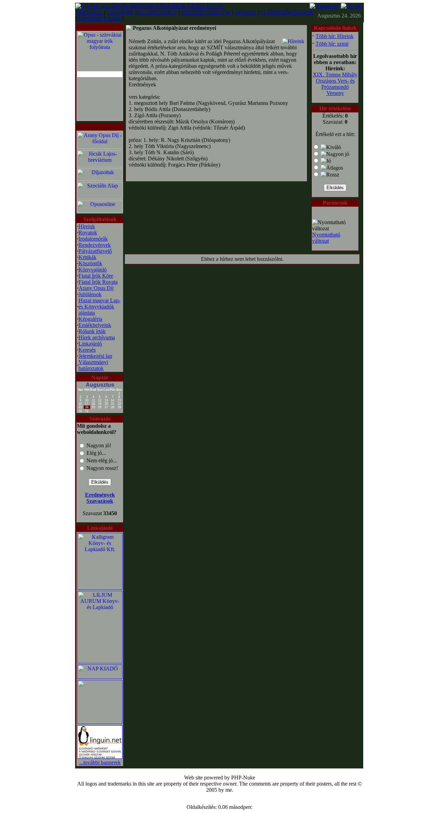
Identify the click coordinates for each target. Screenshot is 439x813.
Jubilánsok (90, 294)
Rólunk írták (92, 331)
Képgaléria (90, 319)
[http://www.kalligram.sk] (99, 587)
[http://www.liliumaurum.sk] (99, 661)
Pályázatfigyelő (95, 251)
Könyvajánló (93, 269)
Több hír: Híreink (335, 36)
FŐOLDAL (90, 12)
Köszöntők (90, 263)
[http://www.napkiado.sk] (99, 676)
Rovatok (88, 232)
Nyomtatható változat (326, 238)
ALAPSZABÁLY (157, 12)
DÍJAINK (246, 12)
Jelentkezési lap (95, 356)
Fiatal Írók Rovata (98, 282)
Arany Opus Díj (96, 288)
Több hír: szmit (332, 44)
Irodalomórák (93, 239)
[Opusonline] (100, 211)
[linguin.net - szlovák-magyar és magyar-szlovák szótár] (99, 758)
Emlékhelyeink (95, 325)
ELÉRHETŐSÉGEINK (286, 12)
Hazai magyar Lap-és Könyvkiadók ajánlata (99, 307)
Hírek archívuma (97, 337)
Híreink (87, 226)
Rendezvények (95, 245)
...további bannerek (100, 762)
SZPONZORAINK (99, 19)
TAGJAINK (120, 12)
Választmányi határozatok (93, 365)
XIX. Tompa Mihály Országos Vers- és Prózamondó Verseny (335, 84)
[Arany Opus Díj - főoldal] (100, 147)
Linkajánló (90, 344)
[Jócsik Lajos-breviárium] (100, 165)
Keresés (87, 350)
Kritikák (87, 257)
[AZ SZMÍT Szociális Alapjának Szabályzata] (100, 197)
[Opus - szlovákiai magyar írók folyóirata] (100, 74)
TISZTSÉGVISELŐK (206, 12)
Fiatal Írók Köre (96, 276)
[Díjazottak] (100, 179)
